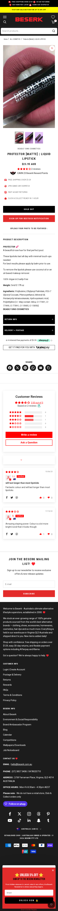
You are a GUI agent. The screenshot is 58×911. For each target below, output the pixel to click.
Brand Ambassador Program (17, 724)
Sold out (29, 209)
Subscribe (29, 594)
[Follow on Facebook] (10, 814)
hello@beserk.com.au (21, 764)
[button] (24, 169)
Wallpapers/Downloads (14, 745)
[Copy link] (48, 368)
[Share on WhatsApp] (33, 368)
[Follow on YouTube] (10, 820)
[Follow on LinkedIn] (29, 820)
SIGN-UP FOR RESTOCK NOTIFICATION (29, 218)
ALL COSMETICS (15, 39)
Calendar (7, 735)
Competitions (9, 740)
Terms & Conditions (12, 695)
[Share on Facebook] (10, 368)
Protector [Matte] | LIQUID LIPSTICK (34, 39)
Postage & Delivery (12, 674)
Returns (7, 679)
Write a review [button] (29, 434)
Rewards (7, 685)
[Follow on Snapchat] (38, 820)
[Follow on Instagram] (29, 814)
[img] (12, 472)
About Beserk (9, 714)
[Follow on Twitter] (19, 814)
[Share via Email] (41, 368)
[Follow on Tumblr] (48, 820)
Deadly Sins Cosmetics (29, 149)
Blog (5, 729)
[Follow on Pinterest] (48, 814)
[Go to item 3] (39, 138)
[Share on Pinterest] (25, 368)
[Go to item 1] (19, 138)
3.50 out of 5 (37, 402)
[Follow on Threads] (38, 814)
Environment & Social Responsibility (20, 719)
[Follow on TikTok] (19, 820)
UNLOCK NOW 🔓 (29, 900)
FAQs (5, 690)
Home (6, 39)
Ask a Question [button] (29, 442)
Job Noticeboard (11, 750)
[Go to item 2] (29, 138)
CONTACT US (9, 758)
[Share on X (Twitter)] (17, 368)
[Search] (53, 31)
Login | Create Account (14, 669)
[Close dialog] (53, 870)
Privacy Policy (9, 700)
